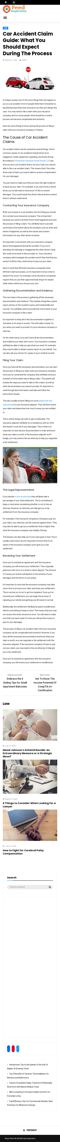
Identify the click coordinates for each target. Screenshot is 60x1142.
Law (5, 28)
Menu (7, 17)
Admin (24, 60)
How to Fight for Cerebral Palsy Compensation (23, 852)
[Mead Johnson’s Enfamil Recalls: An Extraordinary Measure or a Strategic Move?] (30, 740)
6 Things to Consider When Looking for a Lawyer (29, 804)
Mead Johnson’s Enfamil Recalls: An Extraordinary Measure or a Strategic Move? (27, 753)
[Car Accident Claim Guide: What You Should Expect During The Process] (30, 94)
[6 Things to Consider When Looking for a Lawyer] (30, 793)
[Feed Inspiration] (15, 12)
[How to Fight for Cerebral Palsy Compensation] (30, 840)
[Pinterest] (6, 2)
